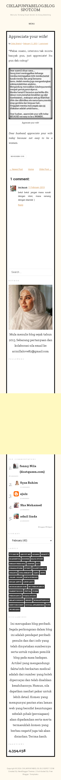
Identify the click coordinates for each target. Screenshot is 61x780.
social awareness (34, 605)
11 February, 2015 (36, 187)
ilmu (36, 573)
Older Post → (45, 169)
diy (38, 564)
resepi (28, 600)
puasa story (29, 596)
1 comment (43, 43)
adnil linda (28, 516)
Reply (20, 205)
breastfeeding (17, 564)
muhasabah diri (17, 156)
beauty (45, 554)
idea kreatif (25, 573)
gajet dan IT (39, 568)
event (27, 568)
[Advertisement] (30, 423)
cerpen (30, 564)
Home (31, 169)
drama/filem (16, 568)
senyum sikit (16, 605)
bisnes (25, 559)
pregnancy (15, 596)
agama (35, 554)
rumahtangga (41, 600)
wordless (14, 609)
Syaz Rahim (29, 483)
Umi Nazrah (22, 187)
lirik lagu (28, 582)
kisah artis (15, 582)
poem (35, 591)
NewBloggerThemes (26, 771)
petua (28, 591)
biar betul (14, 559)
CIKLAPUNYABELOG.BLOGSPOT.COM (30, 8)
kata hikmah (31, 577)
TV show (14, 554)
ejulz (23, 494)
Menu (32, 24)
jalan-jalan (15, 577)
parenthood (16, 591)
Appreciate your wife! (28, 36)
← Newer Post (16, 169)
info (42, 573)
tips (48, 605)
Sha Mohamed (31, 505)
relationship (16, 600)
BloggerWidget (45, 527)
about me (25, 554)
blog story (37, 559)
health (13, 573)
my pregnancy (36, 587)
